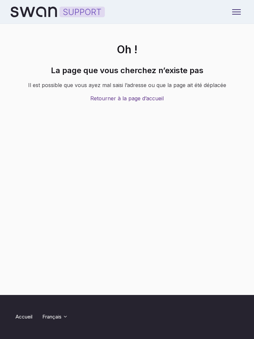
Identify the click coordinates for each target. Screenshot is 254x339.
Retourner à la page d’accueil (127, 98)
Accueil (24, 317)
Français (52, 317)
